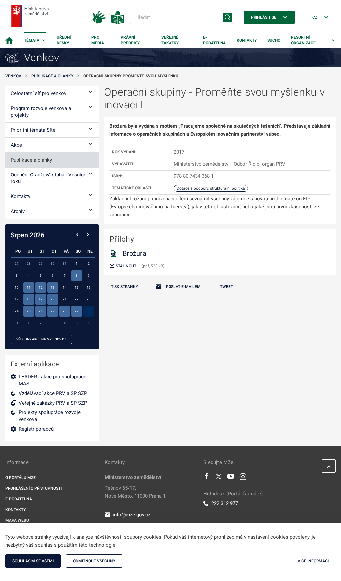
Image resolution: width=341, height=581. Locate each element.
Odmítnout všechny (94, 561)
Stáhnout (125, 266)
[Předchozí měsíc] (77, 235)
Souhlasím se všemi (33, 561)
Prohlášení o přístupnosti (33, 488)
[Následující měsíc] (88, 235)
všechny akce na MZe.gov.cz (41, 339)
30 (89, 311)
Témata (31, 40)
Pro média (97, 40)
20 (53, 299)
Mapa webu (17, 520)
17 (17, 299)
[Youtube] (230, 478)
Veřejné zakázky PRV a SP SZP (53, 403)
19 (41, 299)
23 (89, 299)
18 (29, 299)
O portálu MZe (20, 477)
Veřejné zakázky (170, 40)
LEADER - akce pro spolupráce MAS (52, 380)
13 (53, 287)
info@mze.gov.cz (131, 515)
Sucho (273, 40)
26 (41, 311)
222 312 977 (224, 503)
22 (77, 299)
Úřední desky (64, 40)
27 (53, 311)
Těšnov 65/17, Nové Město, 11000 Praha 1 (135, 492)
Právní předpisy (130, 40)
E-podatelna (214, 40)
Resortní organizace (303, 40)
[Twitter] (218, 478)
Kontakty (247, 40)
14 (65, 287)
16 (89, 287)
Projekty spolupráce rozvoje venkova (50, 415)
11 (29, 287)
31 (17, 323)
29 (77, 311)
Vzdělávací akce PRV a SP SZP (53, 393)
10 (17, 287)
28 (65, 311)
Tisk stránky (124, 286)
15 (77, 287)
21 (65, 299)
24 (17, 311)
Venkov (13, 76)
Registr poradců (36, 429)
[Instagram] (243, 478)
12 (41, 287)
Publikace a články (52, 76)
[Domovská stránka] (9, 40)
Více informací (313, 561)
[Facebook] (206, 478)
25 (29, 311)
